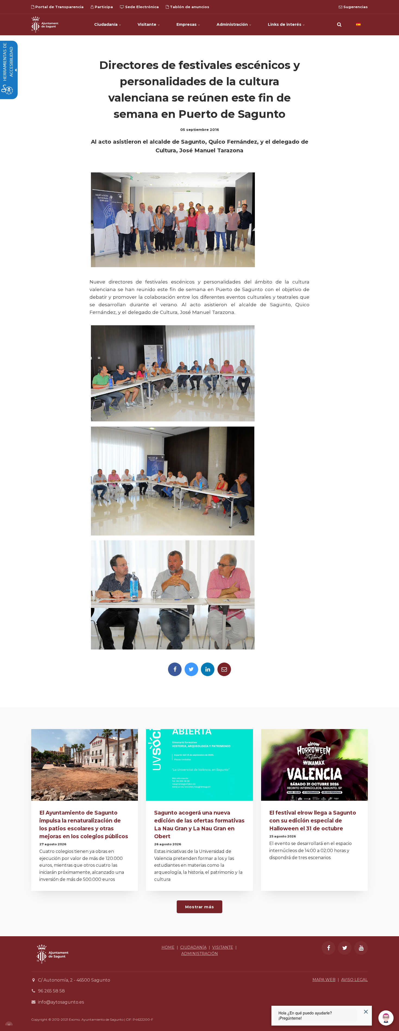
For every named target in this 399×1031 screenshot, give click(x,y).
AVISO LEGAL (354, 979)
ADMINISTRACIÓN (199, 953)
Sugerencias (355, 7)
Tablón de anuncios (189, 7)
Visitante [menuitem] (147, 24)
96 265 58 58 (51, 991)
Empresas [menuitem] (187, 24)
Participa (103, 7)
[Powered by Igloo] (8, 1024)
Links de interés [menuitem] (285, 24)
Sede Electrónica (141, 7)
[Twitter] (191, 669)
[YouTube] (361, 948)
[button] (339, 24)
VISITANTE (222, 947)
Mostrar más (199, 906)
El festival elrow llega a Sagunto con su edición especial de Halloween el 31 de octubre (312, 820)
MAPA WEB (323, 979)
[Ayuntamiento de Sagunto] (44, 24)
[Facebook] (175, 669)
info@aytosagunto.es (61, 1002)
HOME (168, 947)
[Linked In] (207, 669)
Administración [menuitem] (233, 24)
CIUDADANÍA (193, 947)
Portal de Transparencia (59, 7)
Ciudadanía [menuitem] (106, 24)
